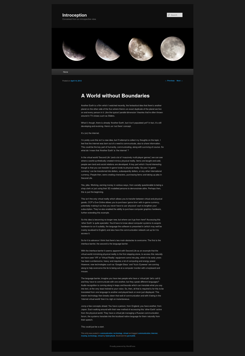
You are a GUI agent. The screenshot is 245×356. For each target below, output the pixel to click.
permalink (131, 335)
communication (106, 333)
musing (84, 335)
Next (180, 80)
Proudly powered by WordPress (122, 346)
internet (154, 333)
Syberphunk (110, 335)
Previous (170, 80)
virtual (125, 333)
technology (117, 333)
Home (65, 71)
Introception (74, 15)
